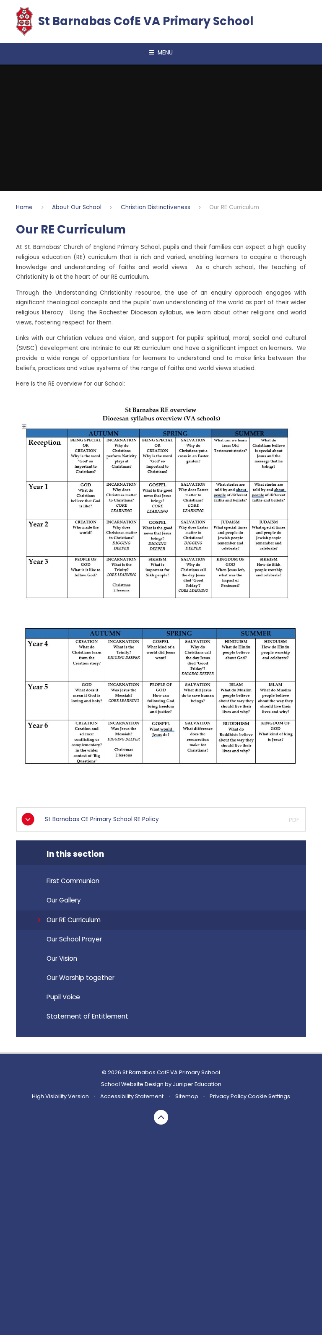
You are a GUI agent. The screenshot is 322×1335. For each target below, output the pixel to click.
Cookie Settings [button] (269, 1096)
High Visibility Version (60, 1096)
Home (24, 207)
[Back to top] (161, 1117)
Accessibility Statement (132, 1096)
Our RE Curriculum (234, 207)
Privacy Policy (228, 1096)
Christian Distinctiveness (155, 207)
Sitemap (186, 1096)
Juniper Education (197, 1084)
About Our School (76, 207)
